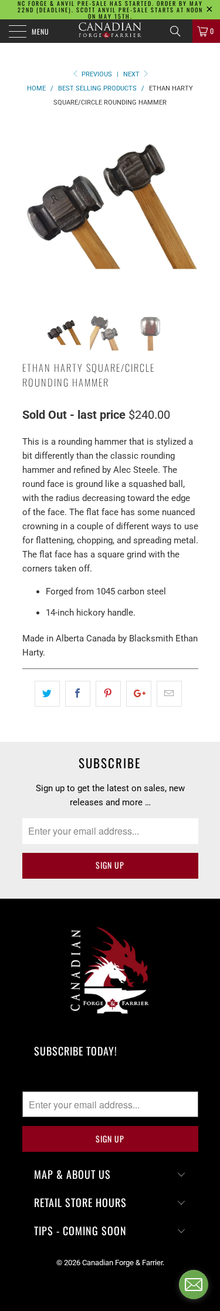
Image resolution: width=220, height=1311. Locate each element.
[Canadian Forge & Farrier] (110, 31)
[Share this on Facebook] (77, 694)
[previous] (33, 210)
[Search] (179, 31)
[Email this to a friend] (169, 694)
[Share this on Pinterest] (108, 694)
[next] (187, 210)
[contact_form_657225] (193, 1284)
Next (132, 74)
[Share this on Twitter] (47, 694)
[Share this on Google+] (138, 694)
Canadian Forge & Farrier (122, 1262)
